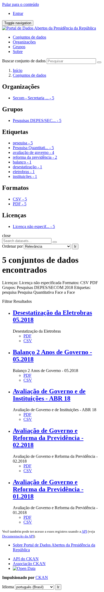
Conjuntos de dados (29, 37)
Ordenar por (12, 246)
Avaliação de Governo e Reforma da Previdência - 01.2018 (48, 489)
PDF (27, 336)
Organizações (24, 42)
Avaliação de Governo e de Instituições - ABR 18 (49, 395)
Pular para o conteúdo (20, 4)
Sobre (18, 51)
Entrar (18, 13)
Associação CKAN (29, 563)
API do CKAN (26, 559)
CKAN (41, 577)
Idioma (8, 587)
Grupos (19, 46)
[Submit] (99, 62)
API (84, 531)
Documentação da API (18, 536)
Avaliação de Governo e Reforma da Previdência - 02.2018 (48, 437)
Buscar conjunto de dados (24, 61)
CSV (27, 340)
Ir (75, 246)
